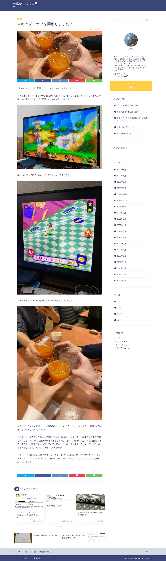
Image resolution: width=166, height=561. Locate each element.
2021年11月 (122, 194)
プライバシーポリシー (23, 558)
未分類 (120, 314)
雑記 (119, 320)
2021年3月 (121, 231)
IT (118, 302)
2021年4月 (121, 225)
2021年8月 (121, 213)
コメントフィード (123, 345)
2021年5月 (121, 219)
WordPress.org (122, 348)
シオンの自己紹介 (121, 76)
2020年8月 (121, 237)
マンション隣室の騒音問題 (128, 106)
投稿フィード (121, 341)
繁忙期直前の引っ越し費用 (128, 112)
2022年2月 (121, 182)
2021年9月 (121, 207)
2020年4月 (121, 262)
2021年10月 (122, 200)
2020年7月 (121, 244)
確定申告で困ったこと (126, 127)
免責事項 (37, 558)
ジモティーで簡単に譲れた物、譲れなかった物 (132, 119)
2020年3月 (121, 268)
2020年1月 (121, 281)
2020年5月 (121, 256)
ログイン (120, 338)
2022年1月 (121, 188)
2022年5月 (121, 170)
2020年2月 (121, 274)
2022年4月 (121, 176)
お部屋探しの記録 (124, 133)
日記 (20, 19)
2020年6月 (121, 250)
